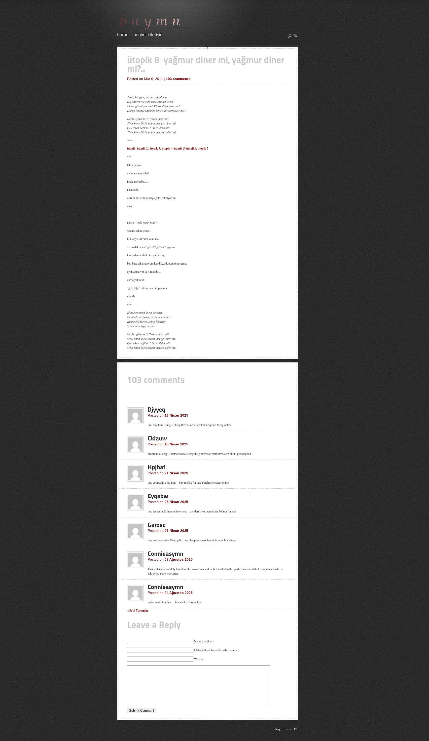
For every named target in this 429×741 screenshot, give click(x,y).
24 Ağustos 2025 (179, 593)
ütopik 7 (203, 148)
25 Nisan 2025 (176, 502)
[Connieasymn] (165, 553)
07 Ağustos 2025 (179, 559)
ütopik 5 (179, 148)
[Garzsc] (156, 524)
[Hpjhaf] (157, 467)
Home (122, 35)
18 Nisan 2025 (176, 444)
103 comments (178, 79)
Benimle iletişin (148, 35)
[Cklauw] (157, 438)
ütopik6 (191, 148)
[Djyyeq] (157, 409)
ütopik (131, 148)
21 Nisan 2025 (176, 473)
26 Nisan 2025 (176, 531)
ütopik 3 (154, 148)
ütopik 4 (167, 148)
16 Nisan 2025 (176, 415)
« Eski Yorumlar (137, 610)
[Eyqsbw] (158, 495)
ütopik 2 (142, 148)
